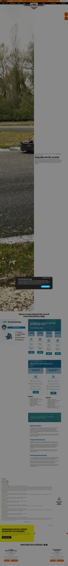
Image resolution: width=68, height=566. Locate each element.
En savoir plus (43, 283)
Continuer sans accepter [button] (46, 277)
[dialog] (34, 283)
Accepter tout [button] (45, 286)
